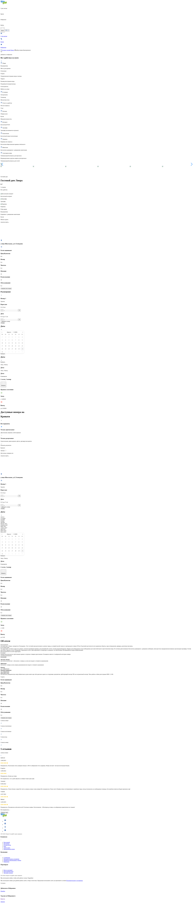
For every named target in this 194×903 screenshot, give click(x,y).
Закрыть (3, 901)
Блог (5, 846)
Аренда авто (7, 847)
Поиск (12, 50)
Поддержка (6, 843)
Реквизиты (6, 861)
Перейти (3, 891)
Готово (2, 322)
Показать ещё (4, 812)
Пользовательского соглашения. (74, 880)
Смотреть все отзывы (6, 288)
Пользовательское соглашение (11, 859)
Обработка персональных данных (12, 860)
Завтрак (3, 450)
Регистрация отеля (8, 871)
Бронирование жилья (9, 849)
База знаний (7, 842)
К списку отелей (6, 50)
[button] (2, 164)
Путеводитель (7, 845)
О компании (7, 857)
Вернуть (3, 899)
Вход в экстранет (8, 870)
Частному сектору (8, 872)
